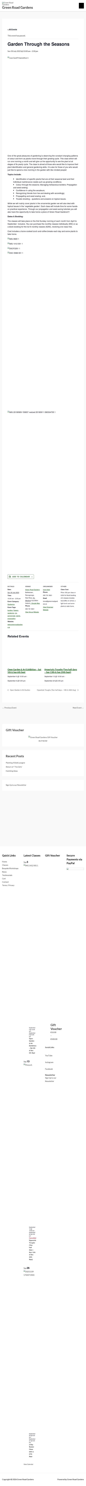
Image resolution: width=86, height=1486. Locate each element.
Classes (5, 865)
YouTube (48, 1055)
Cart (4, 878)
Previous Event (9, 708)
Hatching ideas (12, 771)
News (4, 872)
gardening (11, 613)
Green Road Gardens (17, 7)
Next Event (78, 708)
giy (16, 613)
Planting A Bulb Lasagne (15, 763)
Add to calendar (21, 577)
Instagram (49, 1062)
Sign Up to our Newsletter (16, 785)
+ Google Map (35, 603)
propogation (12, 618)
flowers (16, 610)
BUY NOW (43, 741)
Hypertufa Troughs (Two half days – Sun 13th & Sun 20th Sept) (32, 1249)
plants (18, 616)
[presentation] (25, 653)
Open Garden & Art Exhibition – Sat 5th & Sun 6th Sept (32, 1046)
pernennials (11, 616)
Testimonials (7, 875)
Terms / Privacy (8, 885)
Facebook (49, 1069)
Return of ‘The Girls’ (14, 767)
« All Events (12, 29)
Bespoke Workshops (10, 868)
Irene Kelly (46, 590)
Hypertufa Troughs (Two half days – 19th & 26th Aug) (56, 690)
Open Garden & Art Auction (20, 690)
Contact (5, 882)
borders (10, 610)
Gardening (11, 604)
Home (4, 862)
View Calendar (28, 1464)
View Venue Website (32, 612)
